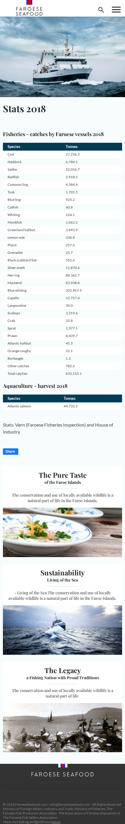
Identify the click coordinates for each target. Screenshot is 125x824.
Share (10, 452)
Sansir (56, 822)
